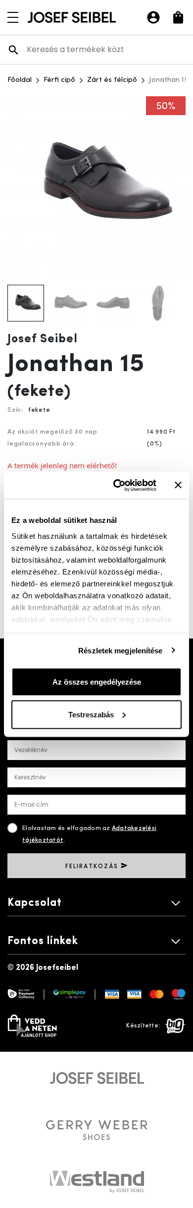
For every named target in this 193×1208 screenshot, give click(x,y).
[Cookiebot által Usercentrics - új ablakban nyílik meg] (117, 485)
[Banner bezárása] (178, 485)
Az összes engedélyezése (96, 682)
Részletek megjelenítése (120, 650)
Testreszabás (91, 714)
